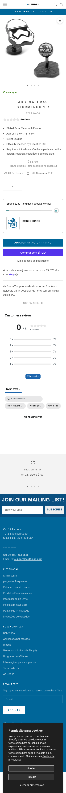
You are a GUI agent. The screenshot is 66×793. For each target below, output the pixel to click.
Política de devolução (15, 604)
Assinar (14, 710)
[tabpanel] (33, 424)
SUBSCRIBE (54, 509)
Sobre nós (9, 633)
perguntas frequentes (15, 581)
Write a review (33, 376)
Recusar (31, 776)
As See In (8, 674)
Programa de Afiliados (15, 656)
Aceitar (31, 768)
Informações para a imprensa (19, 662)
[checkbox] (53, 406)
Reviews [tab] (13, 389)
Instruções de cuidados (16, 616)
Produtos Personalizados (17, 593)
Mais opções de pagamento (33, 260)
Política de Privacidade (16, 610)
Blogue (7, 644)
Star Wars (33, 113)
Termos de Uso (11, 668)
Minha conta (10, 575)
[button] (33, 339)
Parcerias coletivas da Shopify (20, 650)
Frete (29, 165)
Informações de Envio (15, 598)
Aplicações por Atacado (16, 638)
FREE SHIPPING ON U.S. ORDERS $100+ (32, 11)
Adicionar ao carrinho (33, 242)
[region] (33, 470)
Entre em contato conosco (17, 587)
